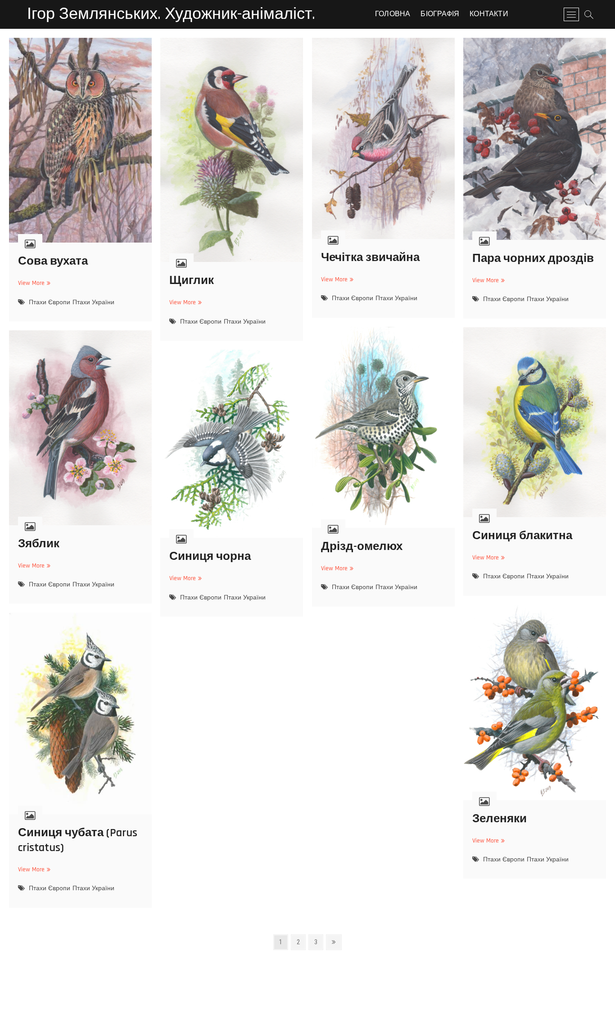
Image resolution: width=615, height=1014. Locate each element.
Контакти (489, 14)
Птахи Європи (49, 302)
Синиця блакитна (522, 535)
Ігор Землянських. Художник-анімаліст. (171, 14)
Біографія (440, 14)
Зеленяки (499, 818)
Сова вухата (53, 261)
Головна (392, 14)
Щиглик (191, 280)
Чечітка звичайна (370, 257)
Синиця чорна (210, 556)
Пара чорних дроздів (533, 258)
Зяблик (38, 543)
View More (33, 283)
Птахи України (93, 302)
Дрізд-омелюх (361, 546)
